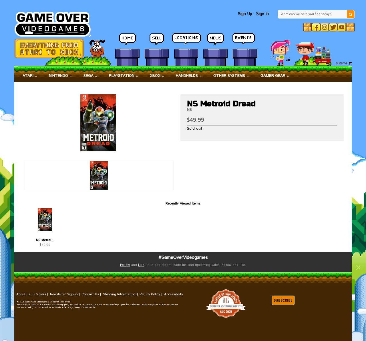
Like (141, 265)
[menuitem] (30, 76)
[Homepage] (56, 23)
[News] (215, 41)
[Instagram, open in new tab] (324, 27)
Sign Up (245, 14)
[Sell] (157, 41)
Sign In (262, 14)
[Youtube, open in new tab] (341, 27)
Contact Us (90, 294)
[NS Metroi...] (44, 219)
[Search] (350, 14)
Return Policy (150, 294)
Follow (125, 265)
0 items (342, 63)
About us (23, 294)
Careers (40, 294)
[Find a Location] (186, 41)
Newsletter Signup (63, 294)
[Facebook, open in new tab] (316, 27)
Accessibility (173, 294)
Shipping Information (119, 294)
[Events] (245, 41)
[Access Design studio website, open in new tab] (226, 303)
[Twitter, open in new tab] (333, 27)
